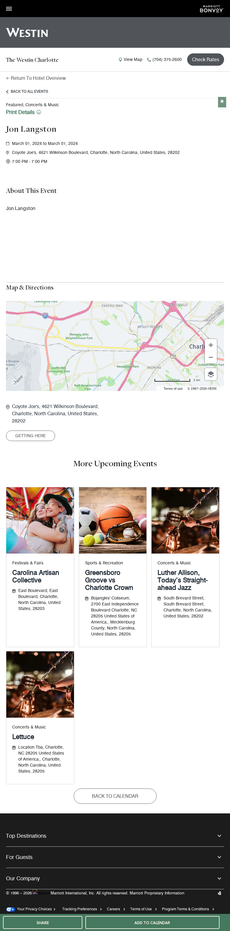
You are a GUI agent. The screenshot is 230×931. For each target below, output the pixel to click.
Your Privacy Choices (33, 909)
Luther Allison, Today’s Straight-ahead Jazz (183, 580)
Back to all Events (29, 91)
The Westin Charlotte (32, 59)
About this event (31, 190)
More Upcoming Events (115, 463)
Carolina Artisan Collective (35, 576)
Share (43, 922)
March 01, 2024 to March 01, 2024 (45, 143)
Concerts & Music (174, 563)
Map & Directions (30, 287)
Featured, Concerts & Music (32, 104)
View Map (133, 59)
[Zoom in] (211, 345)
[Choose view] (211, 374)
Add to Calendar (152, 922)
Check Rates (205, 59)
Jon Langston (31, 128)
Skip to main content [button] (19, 3)
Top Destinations (26, 836)
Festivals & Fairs (27, 563)
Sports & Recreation (104, 563)
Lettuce (23, 736)
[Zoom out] (211, 357)
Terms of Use (141, 909)
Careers (113, 909)
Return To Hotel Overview (38, 78)
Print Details (20, 112)
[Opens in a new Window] (212, 8)
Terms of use (173, 388)
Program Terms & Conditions (185, 909)
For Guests (19, 857)
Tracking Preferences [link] (79, 909)
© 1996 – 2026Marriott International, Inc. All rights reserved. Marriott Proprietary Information (95, 892)
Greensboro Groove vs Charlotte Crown (109, 580)
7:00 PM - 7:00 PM (29, 161)
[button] (118, 153)
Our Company (23, 878)
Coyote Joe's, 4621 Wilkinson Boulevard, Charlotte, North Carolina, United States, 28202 (55, 414)
